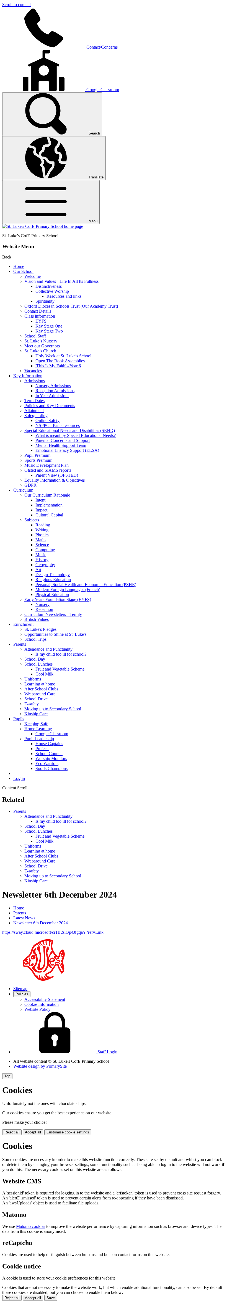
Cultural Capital (49, 515)
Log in (19, 778)
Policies (22, 994)
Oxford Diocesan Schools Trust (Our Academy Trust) (71, 306)
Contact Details (37, 311)
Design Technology (52, 574)
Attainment (34, 410)
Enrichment (23, 624)
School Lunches (38, 664)
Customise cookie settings (68, 1132)
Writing (41, 529)
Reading (42, 525)
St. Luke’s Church (40, 351)
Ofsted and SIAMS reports (47, 470)
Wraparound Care (39, 694)
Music (40, 554)
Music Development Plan (46, 465)
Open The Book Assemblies (60, 360)
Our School (23, 271)
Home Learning (38, 728)
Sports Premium (38, 460)
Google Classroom (51, 733)
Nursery (42, 604)
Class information (39, 316)
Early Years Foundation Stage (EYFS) (57, 599)
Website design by (40, 1066)
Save (51, 1298)
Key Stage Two (49, 331)
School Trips (35, 639)
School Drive (36, 699)
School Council (49, 753)
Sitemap (20, 988)
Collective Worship (52, 291)
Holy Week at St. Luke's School (63, 356)
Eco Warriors (46, 763)
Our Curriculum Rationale (47, 495)
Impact (41, 510)
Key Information (27, 375)
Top (7, 1076)
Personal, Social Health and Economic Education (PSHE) (85, 584)
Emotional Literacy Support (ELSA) (67, 450)
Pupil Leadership (39, 738)
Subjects (31, 520)
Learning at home (39, 684)
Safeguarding (36, 415)
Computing (45, 549)
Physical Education (52, 594)
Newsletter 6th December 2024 (40, 922)
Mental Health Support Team (60, 445)
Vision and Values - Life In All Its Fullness (61, 281)
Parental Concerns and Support (62, 440)
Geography (45, 564)
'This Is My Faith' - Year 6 (58, 365)
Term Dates (34, 400)
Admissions (34, 380)
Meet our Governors (42, 346)
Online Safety (47, 420)
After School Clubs (41, 689)
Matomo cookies (30, 1226)
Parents (19, 644)
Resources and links (64, 296)
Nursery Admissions (53, 385)
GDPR (30, 485)
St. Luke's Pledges (40, 629)
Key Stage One (48, 326)
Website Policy (37, 1009)
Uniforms (32, 679)
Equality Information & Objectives (54, 480)
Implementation (49, 505)
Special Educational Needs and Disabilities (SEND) (69, 430)
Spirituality (45, 301)
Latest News (24, 918)
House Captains (49, 743)
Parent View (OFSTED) (56, 475)
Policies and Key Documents (49, 405)
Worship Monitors (51, 758)
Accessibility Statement (44, 999)
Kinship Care (36, 713)
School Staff (35, 336)
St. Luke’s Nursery (40, 341)
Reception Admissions (54, 390)
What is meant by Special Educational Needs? (75, 435)
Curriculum (23, 490)
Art (38, 569)
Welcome (32, 276)
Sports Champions (51, 768)
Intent (40, 500)
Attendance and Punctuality (48, 649)
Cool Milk (44, 674)
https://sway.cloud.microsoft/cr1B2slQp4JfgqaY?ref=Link (53, 932)
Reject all (11, 1132)
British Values (36, 619)
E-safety (31, 703)
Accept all (33, 1132)
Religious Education (53, 579)
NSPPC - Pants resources (57, 425)
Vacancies (33, 370)
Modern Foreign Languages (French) (67, 589)
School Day (34, 659)
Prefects (42, 748)
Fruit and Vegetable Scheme (59, 669)
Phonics (42, 534)
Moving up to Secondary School (52, 708)
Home (18, 266)
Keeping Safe (36, 723)
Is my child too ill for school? (60, 654)
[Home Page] (42, 226)
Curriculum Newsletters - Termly (53, 614)
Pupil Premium (37, 455)
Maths (40, 539)
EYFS (41, 321)
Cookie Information (41, 1004)
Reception (44, 609)
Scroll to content (16, 4)
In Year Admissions (52, 395)
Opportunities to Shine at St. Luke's (55, 634)
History (41, 559)
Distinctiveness (48, 286)
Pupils (18, 718)
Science (42, 544)
